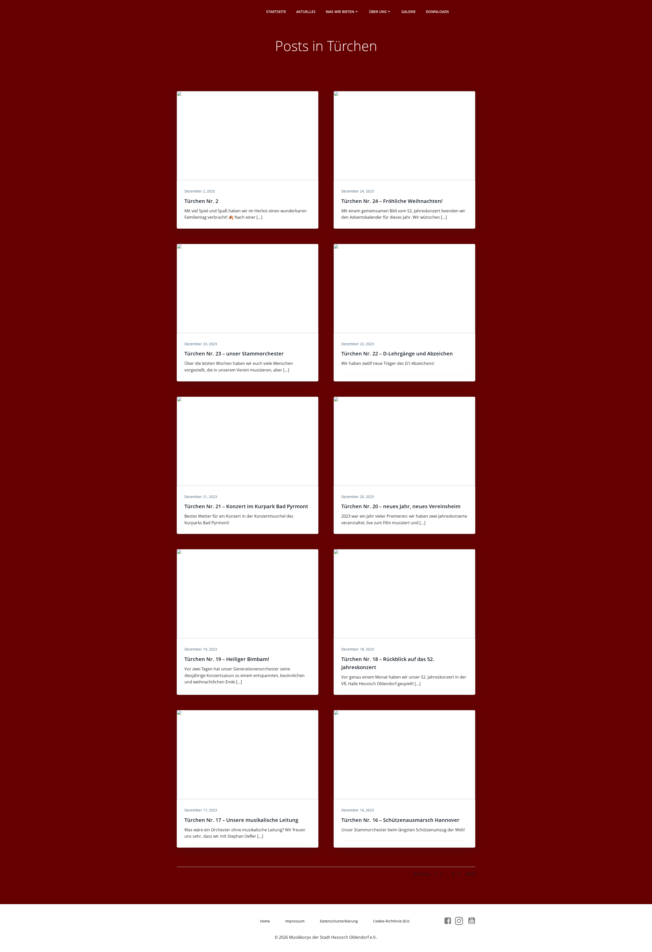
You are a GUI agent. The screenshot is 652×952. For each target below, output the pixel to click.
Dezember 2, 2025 (199, 191)
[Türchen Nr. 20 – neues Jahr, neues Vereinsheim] (404, 441)
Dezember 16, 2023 (357, 810)
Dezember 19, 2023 (200, 649)
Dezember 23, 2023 (200, 343)
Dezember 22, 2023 (357, 343)
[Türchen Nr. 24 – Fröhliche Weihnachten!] (404, 135)
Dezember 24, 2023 (357, 191)
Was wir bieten (340, 11)
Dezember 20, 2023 (357, 496)
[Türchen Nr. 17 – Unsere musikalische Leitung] (247, 754)
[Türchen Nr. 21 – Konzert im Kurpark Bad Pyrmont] (247, 441)
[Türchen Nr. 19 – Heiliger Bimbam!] (247, 593)
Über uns (378, 11)
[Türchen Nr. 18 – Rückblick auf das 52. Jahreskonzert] (404, 593)
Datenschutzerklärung (339, 921)
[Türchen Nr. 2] (247, 135)
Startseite (276, 11)
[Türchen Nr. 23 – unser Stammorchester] (247, 288)
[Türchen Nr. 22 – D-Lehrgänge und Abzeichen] (404, 288)
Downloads (437, 11)
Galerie (408, 11)
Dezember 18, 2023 (357, 649)
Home (265, 921)
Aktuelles (306, 11)
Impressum (295, 921)
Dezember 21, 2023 (200, 496)
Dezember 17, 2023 (200, 810)
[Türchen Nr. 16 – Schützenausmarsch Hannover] (404, 754)
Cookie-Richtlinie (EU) (391, 921)
